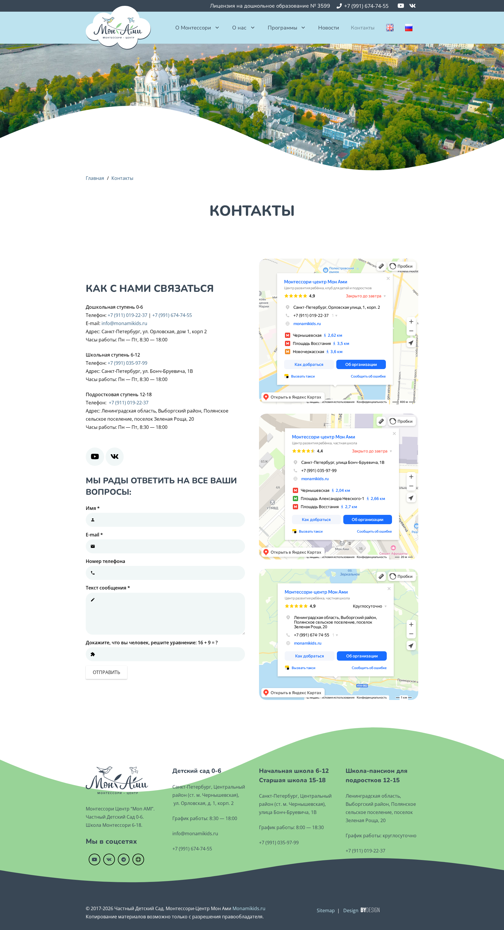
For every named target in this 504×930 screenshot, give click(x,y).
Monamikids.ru (248, 908)
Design (350, 910)
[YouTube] (95, 457)
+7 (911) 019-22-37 (127, 315)
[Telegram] (124, 859)
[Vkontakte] (412, 6)
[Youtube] (401, 6)
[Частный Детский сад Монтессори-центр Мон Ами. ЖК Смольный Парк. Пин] (118, 28)
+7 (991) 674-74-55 (172, 315)
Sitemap (326, 910)
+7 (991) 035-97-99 (127, 363)
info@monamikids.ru (124, 323)
